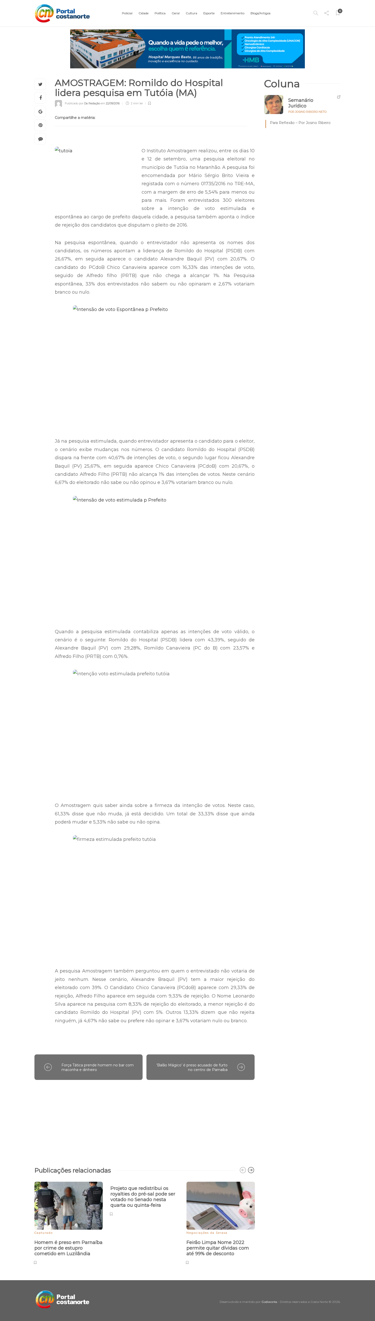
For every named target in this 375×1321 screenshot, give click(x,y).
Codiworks (269, 1302)
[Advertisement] (144, 1120)
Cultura (191, 13)
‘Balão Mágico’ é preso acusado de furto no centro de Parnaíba (192, 1067)
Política (160, 13)
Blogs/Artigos (260, 13)
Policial (127, 13)
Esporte (209, 13)
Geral (176, 13)
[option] (69, 1222)
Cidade (143, 13)
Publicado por (82, 103)
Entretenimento (232, 13)
